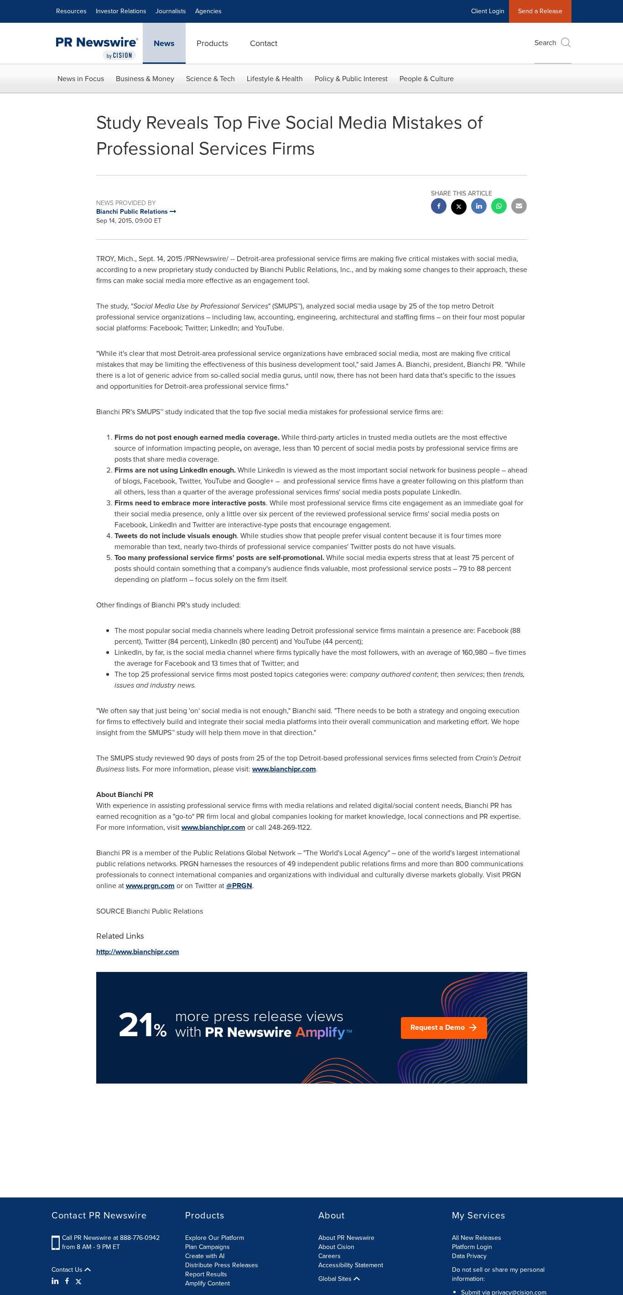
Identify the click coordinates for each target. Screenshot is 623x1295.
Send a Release (540, 11)
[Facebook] (67, 1281)
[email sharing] (519, 207)
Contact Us (68, 1269)
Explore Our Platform (214, 1238)
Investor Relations (121, 11)
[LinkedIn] (56, 1281)
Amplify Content (207, 1283)
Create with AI (204, 1256)
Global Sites (335, 1279)
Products (212, 43)
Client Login (487, 11)
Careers (329, 1256)
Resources (71, 11)
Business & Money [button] (145, 78)
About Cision (336, 1247)
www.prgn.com (150, 885)
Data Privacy (469, 1256)
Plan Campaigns (207, 1247)
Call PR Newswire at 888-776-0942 (111, 1238)
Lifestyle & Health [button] (275, 78)
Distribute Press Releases (221, 1265)
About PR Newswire (346, 1238)
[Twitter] (78, 1281)
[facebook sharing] (438, 207)
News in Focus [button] (80, 78)
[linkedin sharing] (479, 207)
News (164, 43)
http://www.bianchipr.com (137, 951)
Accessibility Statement (350, 1265)
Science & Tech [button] (210, 78)
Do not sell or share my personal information (498, 1274)
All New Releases (476, 1238)
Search (545, 42)
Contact (263, 43)
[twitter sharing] (459, 208)
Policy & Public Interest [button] (351, 78)
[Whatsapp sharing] (499, 207)
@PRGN (239, 885)
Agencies (208, 11)
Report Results (206, 1274)
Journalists (171, 11)
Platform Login (472, 1247)
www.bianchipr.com (284, 769)
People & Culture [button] (427, 78)
